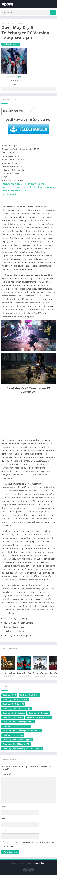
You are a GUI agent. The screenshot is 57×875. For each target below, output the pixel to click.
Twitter (17, 89)
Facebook (6, 89)
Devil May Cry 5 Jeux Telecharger (17, 708)
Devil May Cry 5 (9, 695)
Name (4, 806)
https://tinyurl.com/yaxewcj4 (14, 190)
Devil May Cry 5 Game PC (13, 704)
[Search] (53, 12)
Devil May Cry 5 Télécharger (38, 717)
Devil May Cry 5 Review (13, 717)
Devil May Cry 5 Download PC (15, 699)
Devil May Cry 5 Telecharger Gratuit (18, 721)
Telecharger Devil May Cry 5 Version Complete (22, 748)
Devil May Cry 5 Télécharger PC (16, 726)
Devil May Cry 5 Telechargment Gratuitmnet (21, 730)
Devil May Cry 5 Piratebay (14, 713)
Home (4, 23)
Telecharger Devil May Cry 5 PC (16, 744)
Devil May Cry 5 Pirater (39, 713)
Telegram (39, 89)
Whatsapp (50, 89)
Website (4, 830)
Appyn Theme (40, 863)
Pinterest (28, 89)
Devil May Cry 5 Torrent (13, 735)
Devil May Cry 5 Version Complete (17, 739)
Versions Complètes (16, 23)
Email (4, 818)
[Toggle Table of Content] (28, 111)
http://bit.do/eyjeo (9, 194)
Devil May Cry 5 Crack (29, 695)
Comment (6, 774)
